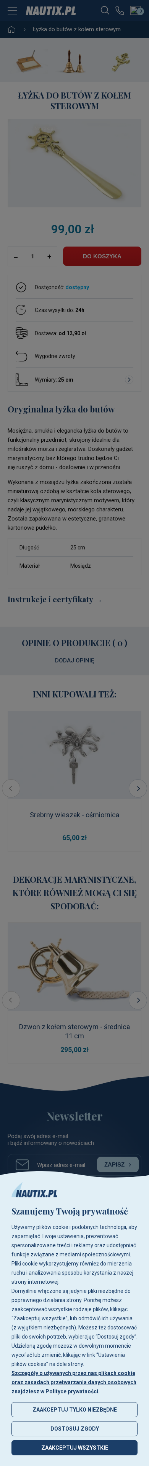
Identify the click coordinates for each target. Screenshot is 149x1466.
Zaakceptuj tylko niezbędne (74, 1410)
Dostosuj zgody (74, 1429)
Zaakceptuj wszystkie (74, 1448)
